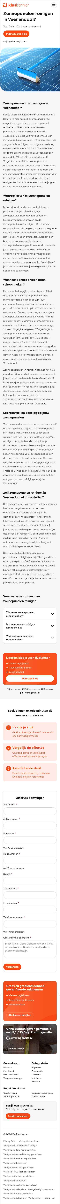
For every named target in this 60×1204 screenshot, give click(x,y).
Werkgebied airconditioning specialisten (22, 1154)
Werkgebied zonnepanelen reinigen (20, 1145)
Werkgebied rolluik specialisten (18, 1193)
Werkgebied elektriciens (14, 1189)
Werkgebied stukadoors (14, 1198)
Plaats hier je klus (16, 33)
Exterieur (36, 1074)
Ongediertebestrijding (42, 1092)
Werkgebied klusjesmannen (41, 1198)
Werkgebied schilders (29, 1141)
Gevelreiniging (10, 1092)
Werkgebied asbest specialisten (18, 1167)
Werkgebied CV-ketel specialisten (19, 1171)
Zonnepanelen (38, 1096)
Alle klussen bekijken (20, 1015)
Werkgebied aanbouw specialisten (19, 1158)
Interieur (36, 1081)
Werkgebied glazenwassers (41, 1189)
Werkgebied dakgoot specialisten (19, 1149)
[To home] (16, 5)
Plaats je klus (30, 678)
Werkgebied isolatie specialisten (18, 1176)
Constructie (37, 1071)
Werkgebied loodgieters (14, 1180)
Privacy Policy (10, 1141)
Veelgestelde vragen (13, 1078)
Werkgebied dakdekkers (14, 1163)
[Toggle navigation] (54, 5)
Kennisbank (8, 1071)
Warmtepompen (11, 1096)
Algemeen (36, 1067)
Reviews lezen (16, 1048)
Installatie (36, 1078)
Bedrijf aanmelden (18, 1116)
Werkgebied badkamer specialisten (20, 1184)
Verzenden (12, 966)
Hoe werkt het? (10, 1074)
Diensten (7, 1067)
